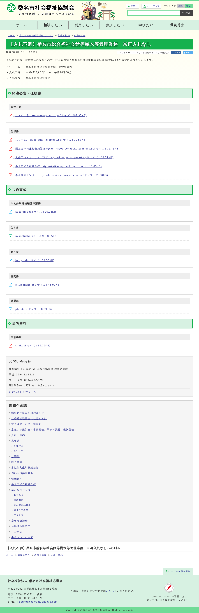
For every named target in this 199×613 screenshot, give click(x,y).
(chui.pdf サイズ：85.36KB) (32, 345)
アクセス (18, 515)
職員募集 (16, 462)
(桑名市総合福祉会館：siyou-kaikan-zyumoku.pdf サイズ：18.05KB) (58, 166)
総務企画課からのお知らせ (27, 413)
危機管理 (16, 478)
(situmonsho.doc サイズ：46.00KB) (37, 284)
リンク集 (16, 532)
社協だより (20, 446)
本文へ (134, 6)
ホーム (11, 35)
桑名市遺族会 (19, 520)
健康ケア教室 (21, 510)
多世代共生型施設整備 (25, 467)
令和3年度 (79, 35)
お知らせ (18, 495)
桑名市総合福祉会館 (23, 484)
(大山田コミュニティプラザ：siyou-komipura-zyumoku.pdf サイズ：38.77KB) (63, 157)
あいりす (18, 451)
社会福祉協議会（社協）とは (29, 418)
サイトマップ (152, 6)
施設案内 (18, 500)
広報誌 (15, 440)
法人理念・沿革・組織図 (26, 424)
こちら (110, 590)
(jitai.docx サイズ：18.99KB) (33, 309)
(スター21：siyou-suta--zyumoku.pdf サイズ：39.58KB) (50, 139)
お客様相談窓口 (20, 526)
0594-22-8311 (25, 594)
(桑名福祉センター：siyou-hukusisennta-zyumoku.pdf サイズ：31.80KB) (61, 175)
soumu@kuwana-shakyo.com (38, 601)
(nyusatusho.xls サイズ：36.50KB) (37, 236)
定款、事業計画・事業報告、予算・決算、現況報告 (42, 429)
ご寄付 (15, 456)
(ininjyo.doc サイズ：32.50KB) (34, 260)
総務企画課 (40, 555)
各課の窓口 (24, 555)
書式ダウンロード (22, 537)
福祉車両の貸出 (22, 505)
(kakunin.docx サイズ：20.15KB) (35, 211)
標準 (180, 6)
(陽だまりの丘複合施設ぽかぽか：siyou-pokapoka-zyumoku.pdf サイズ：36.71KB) (67, 148)
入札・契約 (64, 35)
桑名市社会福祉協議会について (36, 35)
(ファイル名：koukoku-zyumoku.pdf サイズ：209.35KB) (50, 115)
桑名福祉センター (22, 490)
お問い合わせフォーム (22, 392)
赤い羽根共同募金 (22, 473)
